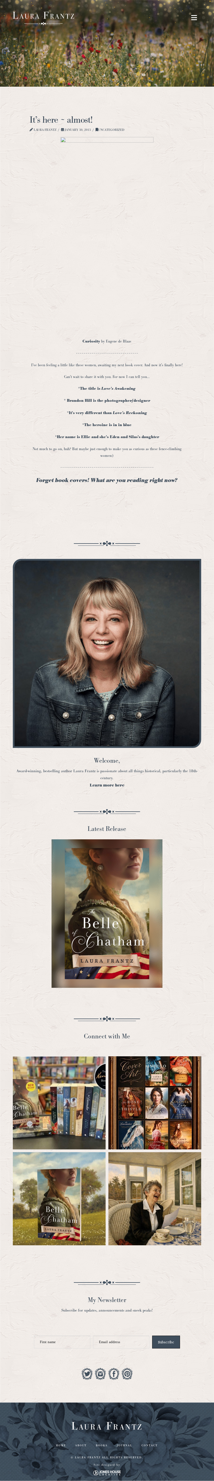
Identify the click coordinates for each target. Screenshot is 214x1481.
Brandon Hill (80, 400)
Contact (150, 1445)
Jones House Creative (107, 1472)
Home (61, 1445)
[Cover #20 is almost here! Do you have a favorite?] (154, 1102)
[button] (194, 18)
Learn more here (107, 785)
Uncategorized (111, 130)
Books (102, 1445)
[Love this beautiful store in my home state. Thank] (59, 1102)
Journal (124, 1445)
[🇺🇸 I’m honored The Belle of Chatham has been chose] (59, 1198)
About (81, 1445)
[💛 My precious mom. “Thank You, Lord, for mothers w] (154, 1198)
